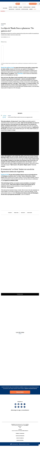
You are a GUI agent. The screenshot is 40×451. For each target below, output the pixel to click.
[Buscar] (13, 3)
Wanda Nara (4, 67)
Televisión (10, 212)
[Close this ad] (39, 445)
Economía (15, 7)
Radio (35, 9)
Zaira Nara (23, 212)
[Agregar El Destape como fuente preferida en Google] (20, 39)
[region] (20, 19)
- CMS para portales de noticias (21, 444)
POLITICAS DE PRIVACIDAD (20, 435)
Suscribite (20, 392)
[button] (2, 47)
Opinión (31, 9)
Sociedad (20, 7)
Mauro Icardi (11, 67)
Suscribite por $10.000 (32, 3)
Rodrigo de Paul (5, 174)
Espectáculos (11, 9)
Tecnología (17, 9)
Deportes (33, 7)
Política (10, 7)
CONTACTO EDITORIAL (20, 440)
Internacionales (26, 7)
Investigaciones (24, 9)
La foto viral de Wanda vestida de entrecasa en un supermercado (20, 117)
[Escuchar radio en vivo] (24, 4)
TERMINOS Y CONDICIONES (20, 433)
